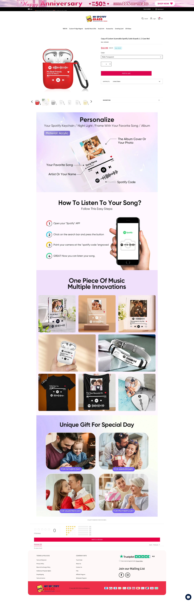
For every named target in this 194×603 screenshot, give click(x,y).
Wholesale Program (81, 578)
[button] (144, 18)
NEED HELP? (160, 9)
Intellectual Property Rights (43, 571)
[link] (76, 28)
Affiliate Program (80, 574)
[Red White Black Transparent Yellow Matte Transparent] (132, 57)
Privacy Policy (40, 563)
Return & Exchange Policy (43, 567)
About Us (78, 563)
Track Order (79, 560)
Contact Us (79, 567)
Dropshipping (40, 574)
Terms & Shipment (41, 560)
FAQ (77, 571)
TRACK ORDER (147, 9)
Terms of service (40, 578)
